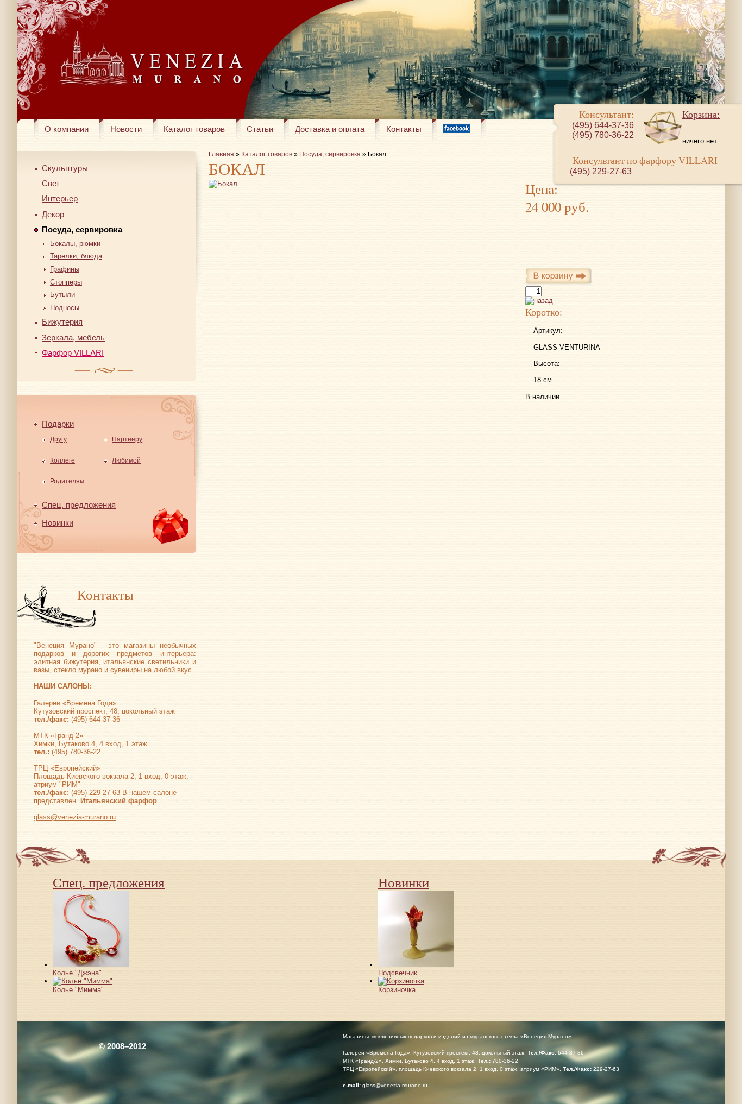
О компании (67, 129)
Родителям (67, 481)
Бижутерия (62, 321)
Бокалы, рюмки (75, 243)
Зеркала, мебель (73, 337)
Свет (51, 183)
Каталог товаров (194, 129)
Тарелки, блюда (76, 256)
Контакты (404, 129)
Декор (53, 214)
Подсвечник (397, 973)
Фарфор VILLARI (73, 352)
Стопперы (66, 282)
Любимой (126, 460)
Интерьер (60, 198)
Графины (64, 269)
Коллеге (62, 460)
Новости (126, 129)
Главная (221, 154)
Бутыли (62, 295)
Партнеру (127, 439)
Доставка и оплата (329, 129)
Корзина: (701, 114)
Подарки (58, 423)
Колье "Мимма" (78, 990)
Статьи (260, 129)
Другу (58, 439)
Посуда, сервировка (82, 229)
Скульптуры (65, 168)
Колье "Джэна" (77, 973)
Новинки (57, 522)
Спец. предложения (79, 504)
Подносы (64, 308)
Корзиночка (397, 990)
